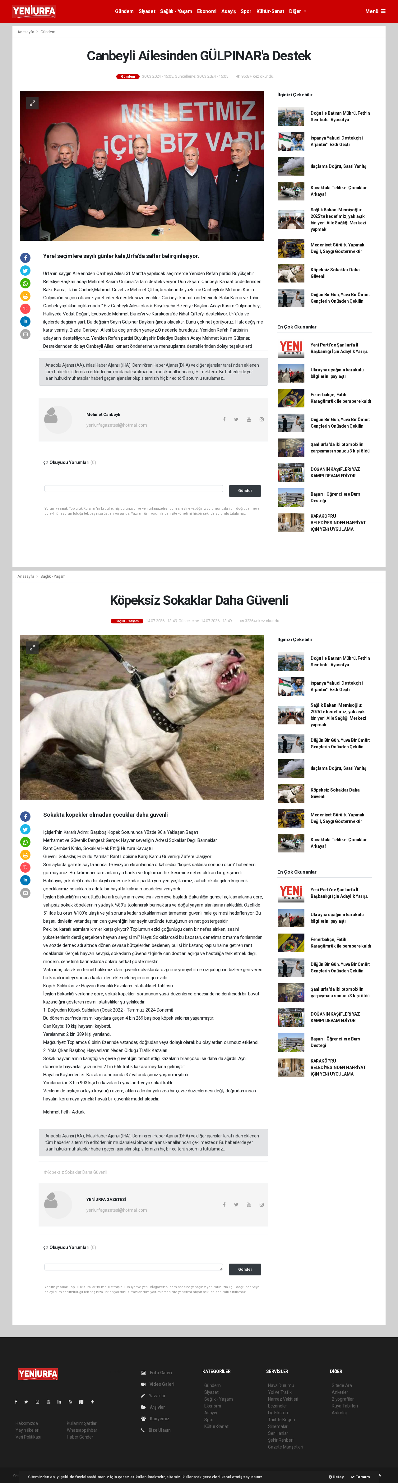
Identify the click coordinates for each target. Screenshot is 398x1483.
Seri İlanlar (278, 1433)
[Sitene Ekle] (95, 1401)
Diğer (296, 11)
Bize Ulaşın (159, 1430)
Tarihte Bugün (281, 1419)
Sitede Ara (342, 1385)
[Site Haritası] (84, 1401)
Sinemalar (278, 1426)
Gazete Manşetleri (285, 1446)
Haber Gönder (80, 1437)
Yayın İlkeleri (27, 1430)
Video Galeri (161, 1384)
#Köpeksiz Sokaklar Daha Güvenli (75, 1172)
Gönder (245, 490)
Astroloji (339, 1412)
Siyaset (147, 11)
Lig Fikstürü (278, 1412)
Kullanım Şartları (82, 1423)
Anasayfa (26, 32)
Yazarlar (157, 1395)
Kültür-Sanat (270, 11)
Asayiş (228, 11)
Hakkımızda (27, 1423)
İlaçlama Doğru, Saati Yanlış (338, 166)
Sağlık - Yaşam (176, 11)
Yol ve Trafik (280, 1392)
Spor (246, 11)
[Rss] (73, 1401)
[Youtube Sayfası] (51, 1401)
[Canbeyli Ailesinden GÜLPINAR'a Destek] (142, 165)
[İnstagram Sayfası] (40, 1401)
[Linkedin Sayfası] (62, 1401)
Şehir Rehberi (281, 1440)
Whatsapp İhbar (82, 1430)
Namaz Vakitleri (283, 1399)
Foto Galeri (160, 1372)
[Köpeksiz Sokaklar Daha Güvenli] (142, 716)
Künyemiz (159, 1418)
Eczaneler (277, 1405)
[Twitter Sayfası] (28, 1401)
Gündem (124, 11)
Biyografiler (343, 1399)
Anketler (340, 1392)
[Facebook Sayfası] (18, 1401)
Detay (338, 1477)
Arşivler (157, 1407)
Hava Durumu (281, 1385)
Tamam (362, 1477)
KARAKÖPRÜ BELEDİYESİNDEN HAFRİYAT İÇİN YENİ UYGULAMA (338, 523)
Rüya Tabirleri (345, 1405)
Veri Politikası (28, 1437)
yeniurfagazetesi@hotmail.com (116, 425)
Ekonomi (206, 11)
